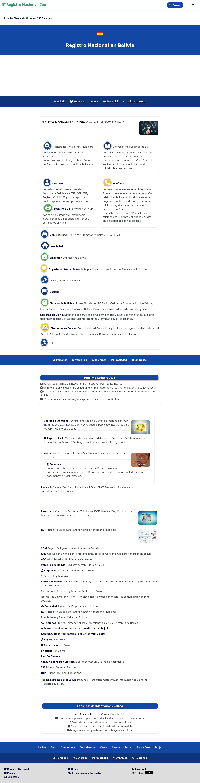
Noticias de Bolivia (60, 303)
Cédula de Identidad (56, 420)
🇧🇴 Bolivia (59, 101)
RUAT (44, 529)
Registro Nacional (18, 769)
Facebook (140, 769)
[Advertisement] (100, 76)
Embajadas (104, 628)
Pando (116, 747)
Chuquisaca (68, 747)
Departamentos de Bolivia (64, 269)
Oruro (103, 747)
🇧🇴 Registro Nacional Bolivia (59, 679)
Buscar (176, 5)
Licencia (46, 511)
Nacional (54, 291)
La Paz (42, 747)
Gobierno (46, 628)
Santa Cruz (143, 747)
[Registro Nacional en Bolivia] (100, 34)
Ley (46, 639)
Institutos (89, 628)
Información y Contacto (86, 773)
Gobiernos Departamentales (58, 634)
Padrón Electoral (51, 656)
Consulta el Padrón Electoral (58, 661)
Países (11, 773)
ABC (44, 559)
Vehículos (55, 235)
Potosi (128, 747)
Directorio (13, 777)
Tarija (158, 747)
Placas (45, 487)
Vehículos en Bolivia (53, 565)
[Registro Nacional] (193, 5)
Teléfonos (118, 183)
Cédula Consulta (136, 101)
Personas (79, 101)
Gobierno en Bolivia (52, 314)
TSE (43, 667)
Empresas (55, 257)
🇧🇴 (31, 17)
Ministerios (61, 628)
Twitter (139, 773)
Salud (52, 343)
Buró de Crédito (85, 714)
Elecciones (47, 650)
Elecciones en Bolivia (63, 328)
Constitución (51, 645)
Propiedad (56, 246)
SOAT (44, 548)
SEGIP (48, 453)
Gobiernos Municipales (91, 634)
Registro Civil (111, 101)
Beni (53, 747)
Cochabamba (88, 747)
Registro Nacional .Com (26, 4)
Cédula (94, 101)
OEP (43, 672)
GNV (44, 553)
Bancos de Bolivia (51, 581)
